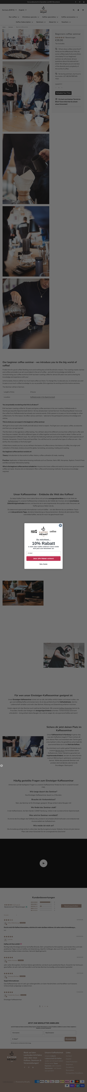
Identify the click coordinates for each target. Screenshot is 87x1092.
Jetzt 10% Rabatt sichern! (43, 558)
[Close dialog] (60, 525)
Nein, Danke (43, 564)
